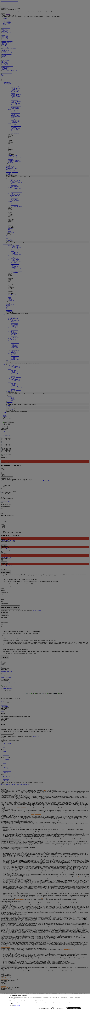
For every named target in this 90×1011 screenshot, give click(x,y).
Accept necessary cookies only (45, 1008)
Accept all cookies (74, 1008)
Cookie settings (60, 1008)
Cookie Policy (17, 1005)
